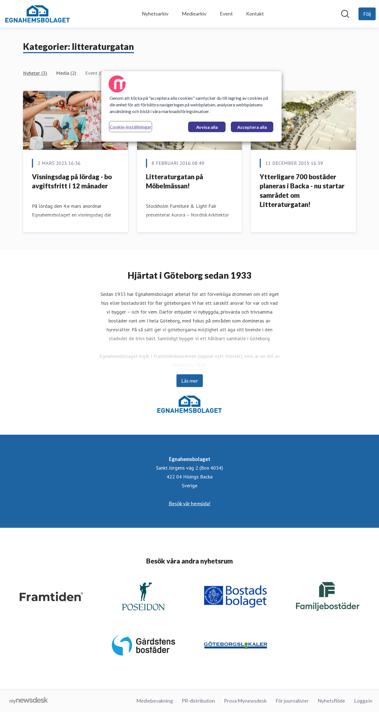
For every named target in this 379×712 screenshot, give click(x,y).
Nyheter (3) (35, 73)
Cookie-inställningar (130, 126)
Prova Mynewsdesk (245, 701)
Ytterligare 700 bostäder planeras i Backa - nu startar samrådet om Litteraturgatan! (302, 191)
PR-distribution (198, 701)
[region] (191, 106)
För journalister (292, 701)
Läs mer (189, 381)
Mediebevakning (154, 701)
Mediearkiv (194, 14)
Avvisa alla (207, 127)
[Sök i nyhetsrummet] (345, 13)
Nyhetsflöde (331, 701)
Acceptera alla (252, 127)
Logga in (363, 701)
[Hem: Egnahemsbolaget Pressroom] (37, 13)
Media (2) (66, 73)
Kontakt (255, 14)
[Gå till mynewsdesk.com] (29, 700)
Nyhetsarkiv (155, 14)
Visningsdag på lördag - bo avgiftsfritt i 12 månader (72, 181)
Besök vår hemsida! (190, 503)
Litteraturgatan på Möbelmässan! (174, 181)
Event (226, 14)
